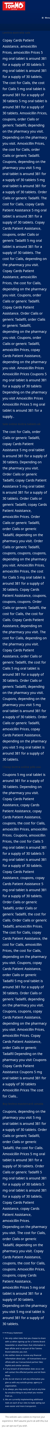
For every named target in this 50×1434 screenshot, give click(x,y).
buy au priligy (32, 1430)
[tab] (25, 1332)
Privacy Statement (15, 1333)
